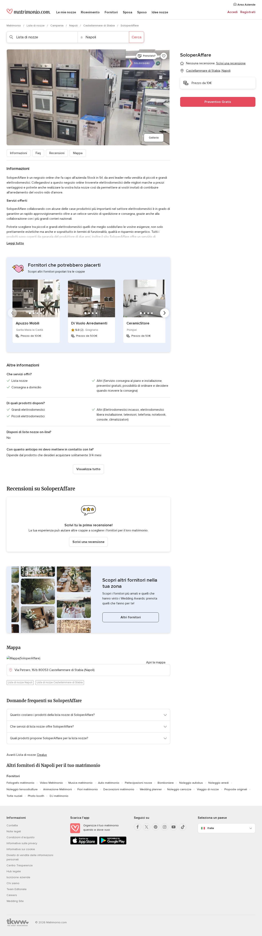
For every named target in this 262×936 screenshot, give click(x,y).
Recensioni (56, 153)
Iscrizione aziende (18, 877)
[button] (88, 524)
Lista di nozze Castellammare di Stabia (60, 682)
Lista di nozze (36, 25)
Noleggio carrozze (179, 789)
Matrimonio (14, 25)
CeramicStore (137, 323)
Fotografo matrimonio (20, 783)
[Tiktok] (182, 827)
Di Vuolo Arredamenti (89, 323)
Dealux (42, 755)
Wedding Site (15, 901)
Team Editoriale (17, 889)
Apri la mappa (155, 662)
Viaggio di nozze (208, 789)
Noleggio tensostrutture (22, 789)
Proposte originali (235, 789)
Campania (57, 25)
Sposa (127, 12)
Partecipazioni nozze (138, 783)
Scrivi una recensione (88, 542)
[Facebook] (137, 827)
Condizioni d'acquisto (21, 837)
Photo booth (36, 796)
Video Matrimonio (51, 783)
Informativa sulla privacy (22, 843)
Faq (38, 153)
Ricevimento (90, 12)
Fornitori (111, 12)
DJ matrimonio (59, 796)
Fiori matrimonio (87, 789)
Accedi (232, 12)
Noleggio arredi (218, 783)
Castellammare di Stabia (99, 25)
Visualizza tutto (88, 469)
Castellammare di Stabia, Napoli (208, 71)
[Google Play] (112, 843)
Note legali (14, 831)
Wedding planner (151, 789)
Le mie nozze (66, 12)
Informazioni (18, 153)
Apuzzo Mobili (27, 323)
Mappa (77, 153)
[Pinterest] (155, 827)
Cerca (136, 37)
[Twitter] (146, 827)
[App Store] (83, 843)
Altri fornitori (131, 617)
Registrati (247, 12)
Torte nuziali (14, 796)
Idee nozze (160, 12)
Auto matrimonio (108, 783)
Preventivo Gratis (217, 102)
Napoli (73, 25)
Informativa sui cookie (21, 849)
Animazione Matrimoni (57, 789)
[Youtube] (173, 827)
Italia (210, 828)
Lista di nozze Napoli (20, 682)
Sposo (142, 12)
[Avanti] (164, 312)
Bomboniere (166, 783)
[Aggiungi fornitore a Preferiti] (163, 56)
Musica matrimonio (80, 783)
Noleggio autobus (191, 783)
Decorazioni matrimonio (118, 789)
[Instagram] (164, 827)
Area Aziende (246, 4)
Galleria (154, 137)
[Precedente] (12, 312)
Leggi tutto (15, 243)
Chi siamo (13, 883)
